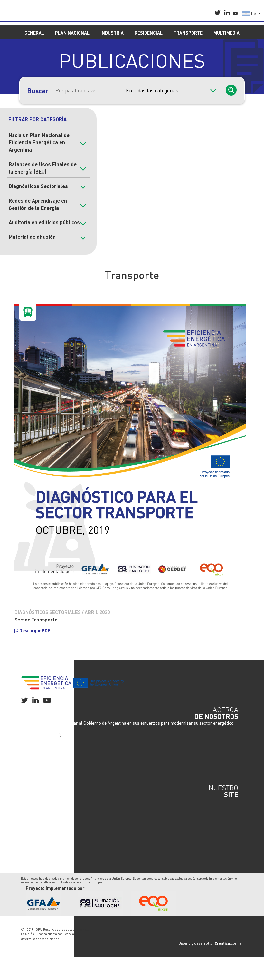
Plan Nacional (39, 807)
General (33, 801)
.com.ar (229, 943)
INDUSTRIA (112, 32)
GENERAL (34, 32)
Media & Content (42, 833)
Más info (46, 734)
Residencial (37, 820)
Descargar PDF (34, 630)
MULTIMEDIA (226, 32)
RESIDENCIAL (149, 32)
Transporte (36, 827)
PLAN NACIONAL (72, 32)
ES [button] (254, 13)
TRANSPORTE (188, 32)
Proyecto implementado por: (56, 888)
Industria (34, 814)
